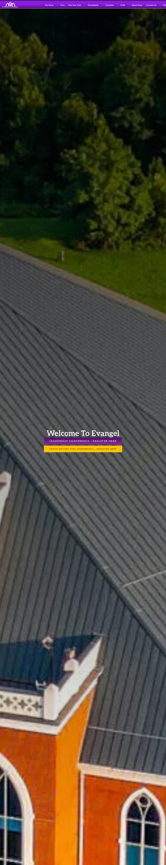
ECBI (123, 5)
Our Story (49, 5)
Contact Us (151, 5)
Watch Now (137, 5)
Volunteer (109, 5)
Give (62, 5)
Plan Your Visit (74, 5)
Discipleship (93, 5)
